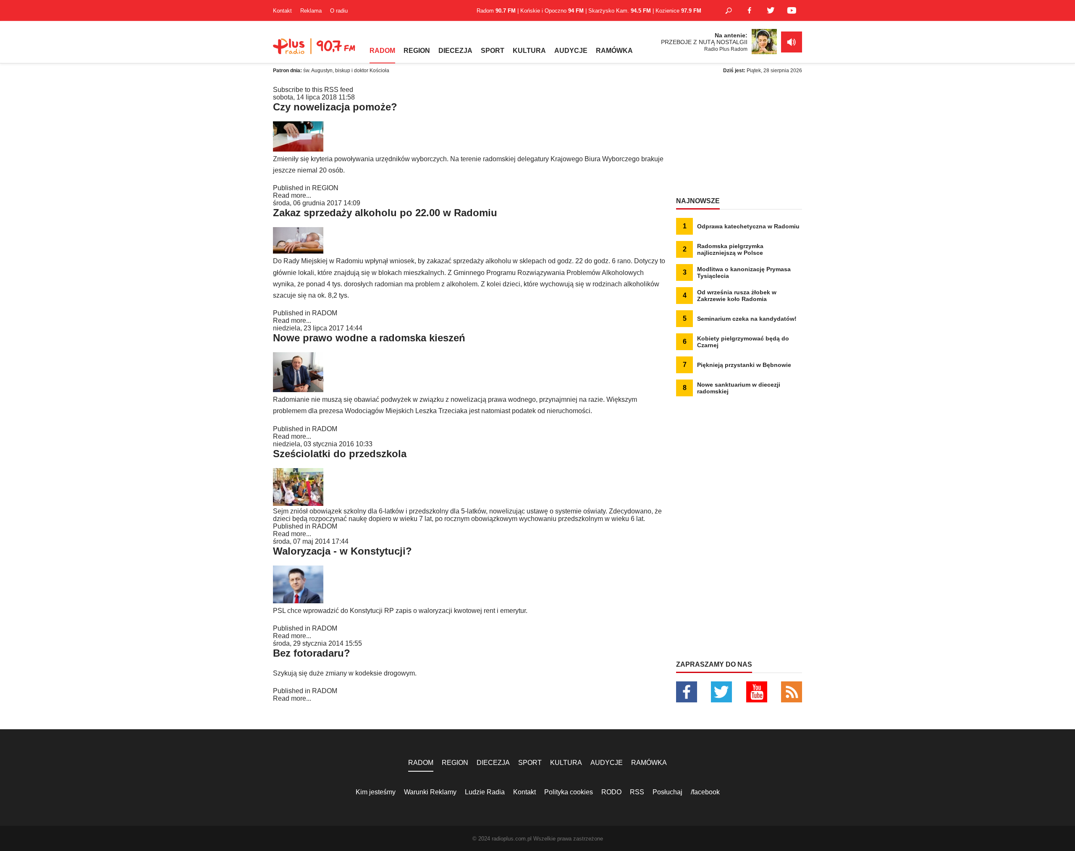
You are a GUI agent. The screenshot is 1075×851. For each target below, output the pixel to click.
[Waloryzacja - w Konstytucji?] (298, 601)
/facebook (705, 792)
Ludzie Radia (485, 792)
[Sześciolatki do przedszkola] (298, 503)
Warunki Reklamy (430, 792)
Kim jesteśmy (376, 792)
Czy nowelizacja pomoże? (335, 107)
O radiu (339, 11)
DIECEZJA (455, 50)
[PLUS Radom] (315, 50)
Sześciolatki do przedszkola (339, 453)
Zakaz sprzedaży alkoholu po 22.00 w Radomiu (385, 212)
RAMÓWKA (614, 50)
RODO (611, 792)
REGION (417, 50)
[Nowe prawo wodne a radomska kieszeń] (298, 389)
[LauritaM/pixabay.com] (298, 251)
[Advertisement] (739, 138)
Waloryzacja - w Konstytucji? (342, 551)
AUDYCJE (570, 50)
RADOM (382, 50)
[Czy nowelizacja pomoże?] (298, 149)
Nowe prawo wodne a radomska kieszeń (369, 337)
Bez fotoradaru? (311, 653)
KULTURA (529, 50)
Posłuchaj (667, 792)
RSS (637, 792)
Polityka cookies (568, 792)
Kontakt (282, 11)
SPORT (492, 50)
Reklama (311, 11)
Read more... (292, 195)
